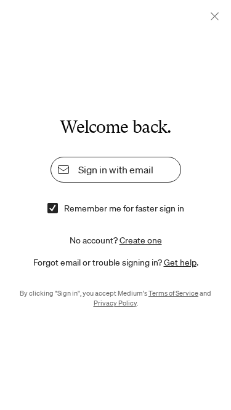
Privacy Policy (115, 303)
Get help (180, 262)
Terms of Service (173, 293)
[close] (215, 16)
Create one (141, 240)
